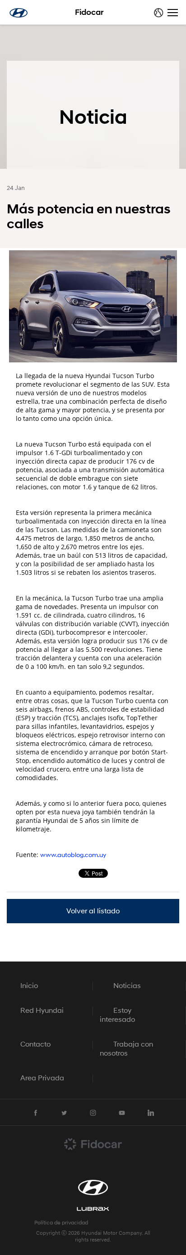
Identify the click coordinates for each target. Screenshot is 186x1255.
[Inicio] (18, 13)
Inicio (29, 986)
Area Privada (42, 1078)
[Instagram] (93, 1112)
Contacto (35, 1044)
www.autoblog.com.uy (73, 855)
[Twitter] (64, 1112)
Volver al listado (93, 911)
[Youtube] (121, 1112)
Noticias (127, 986)
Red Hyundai (42, 1011)
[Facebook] (35, 1112)
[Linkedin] (150, 1112)
